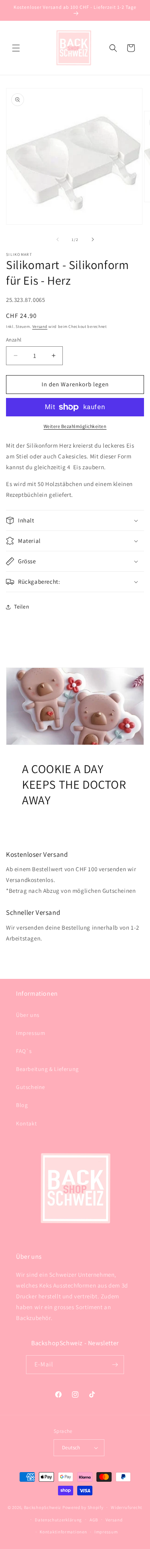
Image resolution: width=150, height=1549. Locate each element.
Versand (40, 326)
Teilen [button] (22, 606)
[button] (16, 48)
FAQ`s (24, 1051)
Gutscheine (30, 1087)
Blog (22, 1105)
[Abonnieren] (115, 1364)
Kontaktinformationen (63, 1532)
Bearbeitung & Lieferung (47, 1069)
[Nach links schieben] (57, 239)
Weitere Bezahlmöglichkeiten (75, 426)
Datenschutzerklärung (58, 1520)
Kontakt (26, 1123)
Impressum (30, 1033)
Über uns (28, 1015)
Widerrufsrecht (126, 1507)
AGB (94, 1520)
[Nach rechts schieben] (93, 239)
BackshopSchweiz (43, 1507)
